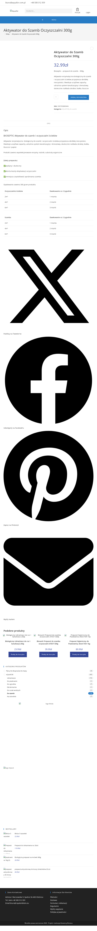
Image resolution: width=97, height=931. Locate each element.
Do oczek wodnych (13, 690)
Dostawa (53, 900)
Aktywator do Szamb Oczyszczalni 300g (25, 34)
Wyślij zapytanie (56, 909)
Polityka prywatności (58, 912)
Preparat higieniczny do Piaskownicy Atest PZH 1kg (79, 642)
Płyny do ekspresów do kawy (16, 671)
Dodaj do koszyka (79, 97)
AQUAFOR (65, 109)
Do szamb (73, 109)
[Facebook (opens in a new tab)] (89, 2)
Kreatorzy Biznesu (67, 923)
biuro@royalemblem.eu (19, 903)
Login (88, 12)
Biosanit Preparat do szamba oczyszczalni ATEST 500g (48, 642)
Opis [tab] (48, 123)
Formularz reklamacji (58, 903)
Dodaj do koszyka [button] (17, 654)
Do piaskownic (12, 681)
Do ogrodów (11, 684)
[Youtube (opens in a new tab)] (92, 2)
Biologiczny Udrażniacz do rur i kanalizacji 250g (17, 642)
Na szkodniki (11, 696)
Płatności (53, 897)
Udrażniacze (11, 678)
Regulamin (54, 906)
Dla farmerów (12, 687)
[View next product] (91, 48)
